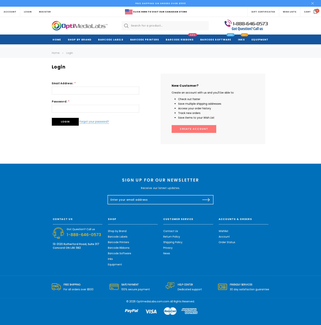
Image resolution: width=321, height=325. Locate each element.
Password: (60, 101)
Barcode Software (215, 39)
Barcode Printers (144, 39)
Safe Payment (130, 284)
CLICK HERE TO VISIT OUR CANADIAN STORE (160, 11)
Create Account (194, 129)
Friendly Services (241, 284)
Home (57, 39)
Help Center (185, 284)
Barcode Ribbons (180, 39)
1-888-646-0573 (84, 235)
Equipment (260, 39)
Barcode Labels (110, 39)
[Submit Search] (126, 25)
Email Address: (64, 83)
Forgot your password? (94, 121)
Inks (241, 39)
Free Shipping (72, 284)
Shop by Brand (80, 39)
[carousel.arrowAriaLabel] (56, 287)
